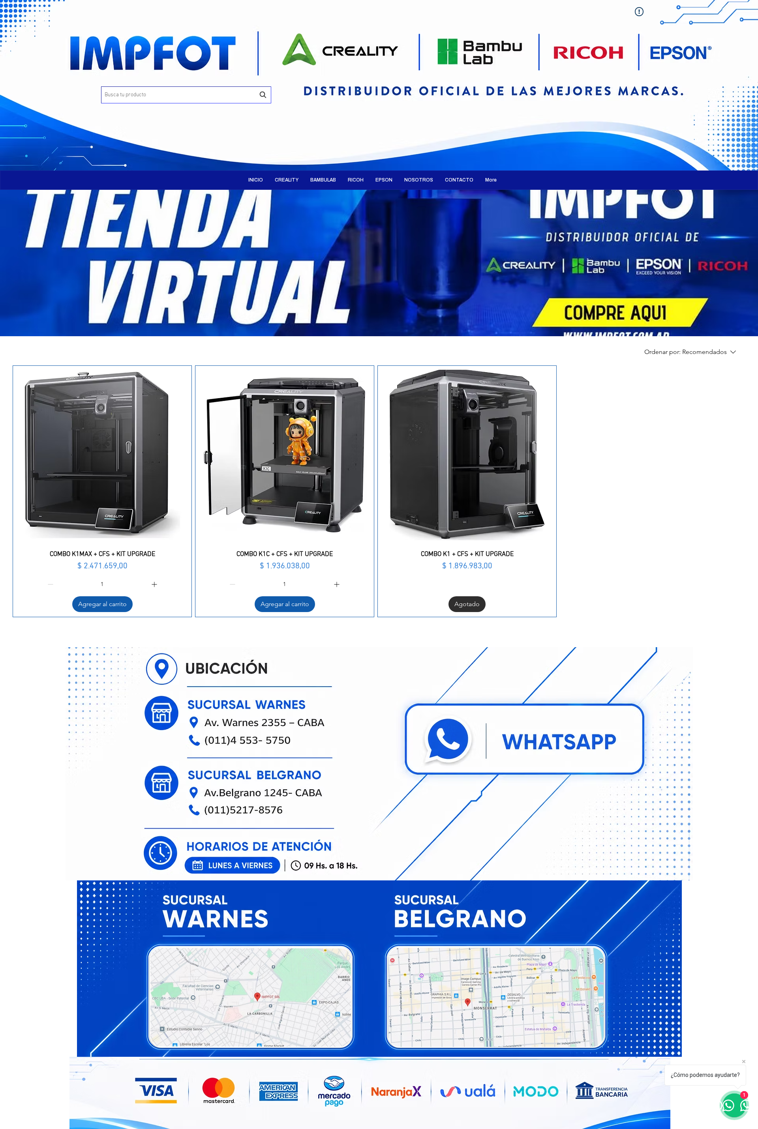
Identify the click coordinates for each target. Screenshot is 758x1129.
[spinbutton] (102, 584)
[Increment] (155, 584)
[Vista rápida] (102, 455)
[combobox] (186, 94)
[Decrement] (49, 584)
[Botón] (207, 79)
